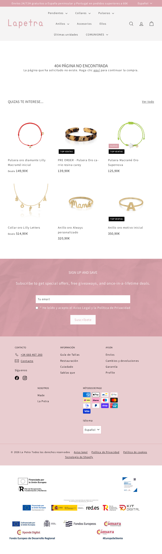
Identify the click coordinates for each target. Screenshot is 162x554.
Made (41, 395)
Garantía (112, 366)
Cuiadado (66, 366)
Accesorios (84, 23)
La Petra (43, 401)
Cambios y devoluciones (122, 360)
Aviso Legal (81, 308)
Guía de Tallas (70, 354)
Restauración (69, 360)
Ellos (103, 23)
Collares (81, 13)
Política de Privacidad (105, 452)
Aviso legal (81, 452)
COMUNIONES (95, 34)
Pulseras (104, 13)
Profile (110, 372)
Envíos (110, 354)
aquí (96, 70)
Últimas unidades (66, 34)
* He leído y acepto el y (85, 308)
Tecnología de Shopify (79, 457)
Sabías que (67, 372)
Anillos (61, 23)
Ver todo (148, 101)
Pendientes (56, 13)
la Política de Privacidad (112, 308)
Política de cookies (135, 452)
